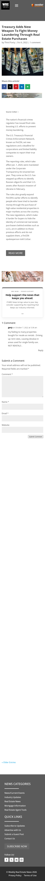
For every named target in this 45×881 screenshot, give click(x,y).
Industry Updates (12, 797)
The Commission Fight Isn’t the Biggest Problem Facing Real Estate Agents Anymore (21, 534)
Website (5, 425)
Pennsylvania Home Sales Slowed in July (18, 741)
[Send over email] (27, 86)
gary (10, 327)
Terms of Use (30, 875)
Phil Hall (11, 492)
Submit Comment (35, 437)
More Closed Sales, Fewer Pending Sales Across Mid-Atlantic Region (18, 482)
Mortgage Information (15, 805)
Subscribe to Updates (14, 825)
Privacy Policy (15, 875)
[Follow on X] (12, 860)
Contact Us (9, 838)
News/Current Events (14, 793)
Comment (7, 374)
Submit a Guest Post (14, 834)
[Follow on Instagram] (22, 860)
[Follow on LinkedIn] (16, 860)
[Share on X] (10, 86)
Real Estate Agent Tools (15, 809)
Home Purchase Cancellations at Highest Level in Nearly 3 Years (21, 690)
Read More (15, 253)
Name (5, 402)
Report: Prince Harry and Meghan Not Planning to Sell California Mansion (20, 638)
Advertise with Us (12, 830)
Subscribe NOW (17, 846)
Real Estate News (12, 801)
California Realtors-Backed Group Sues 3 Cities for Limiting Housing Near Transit (22, 586)
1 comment (35, 42)
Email (5, 413)
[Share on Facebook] (4, 86)
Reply (40, 350)
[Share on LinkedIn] (21, 86)
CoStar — (15, 112)
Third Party (9, 42)
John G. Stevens (14, 544)
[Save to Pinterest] (16, 86)
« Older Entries (9, 762)
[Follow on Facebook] (6, 860)
